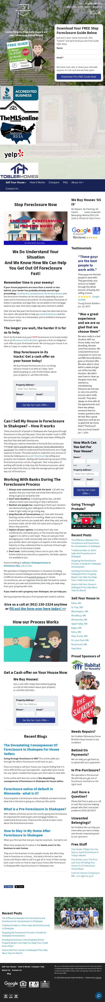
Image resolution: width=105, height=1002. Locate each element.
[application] (86, 520)
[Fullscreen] (98, 526)
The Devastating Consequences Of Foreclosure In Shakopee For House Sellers (31, 749)
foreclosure (40, 456)
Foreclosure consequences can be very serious (39, 293)
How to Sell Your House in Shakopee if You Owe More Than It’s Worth (84, 587)
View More (76, 648)
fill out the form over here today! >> (37, 608)
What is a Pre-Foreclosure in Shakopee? (35, 809)
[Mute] (94, 526)
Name (60, 48)
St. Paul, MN (77, 607)
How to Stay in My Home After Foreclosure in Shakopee (27, 833)
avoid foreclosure (48, 314)
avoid (31, 456)
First (75, 465)
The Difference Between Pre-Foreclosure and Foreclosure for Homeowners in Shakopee (85, 543)
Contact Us (12, 188)
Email (60, 57)
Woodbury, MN (78, 615)
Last (88, 465)
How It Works (37, 182)
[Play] (74, 526)
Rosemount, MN (79, 644)
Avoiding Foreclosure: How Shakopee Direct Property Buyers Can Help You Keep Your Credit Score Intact (25, 942)
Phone (20, 394)
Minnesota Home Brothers (25, 340)
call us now (26, 565)
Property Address (25, 384)
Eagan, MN (76, 627)
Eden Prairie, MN (79, 636)
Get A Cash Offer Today (78, 7)
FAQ (65, 182)
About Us (97, 7)
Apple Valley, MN (79, 623)
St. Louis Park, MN (80, 640)
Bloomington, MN (79, 611)
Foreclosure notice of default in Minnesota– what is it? (28, 791)
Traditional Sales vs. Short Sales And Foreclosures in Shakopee (83, 553)
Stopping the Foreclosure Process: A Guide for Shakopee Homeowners (86, 563)
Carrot (98, 977)
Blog (9, 973)
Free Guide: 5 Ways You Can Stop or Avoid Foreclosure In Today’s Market (85, 852)
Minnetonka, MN (79, 619)
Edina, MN (76, 603)
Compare (54, 182)
